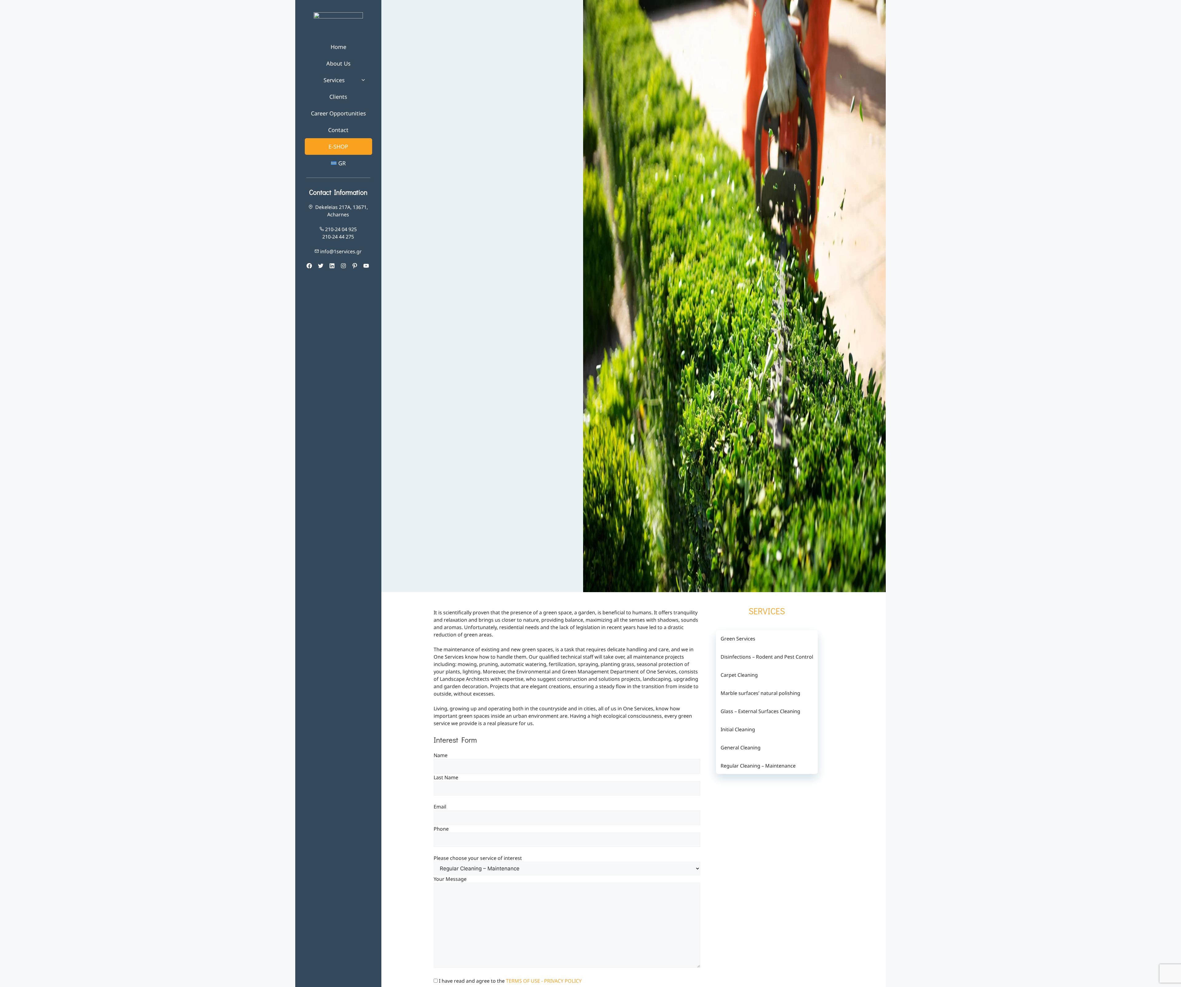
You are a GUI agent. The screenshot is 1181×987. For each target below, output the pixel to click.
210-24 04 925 (341, 229)
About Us (338, 63)
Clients (338, 96)
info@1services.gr (341, 251)
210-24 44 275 (338, 236)
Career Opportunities (338, 113)
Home (338, 46)
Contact (338, 130)
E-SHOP (338, 146)
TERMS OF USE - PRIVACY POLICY (544, 980)
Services (334, 80)
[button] (364, 80)
